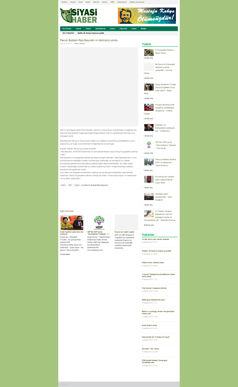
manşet (82, 43)
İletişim (143, 29)
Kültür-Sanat (122, 2)
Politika (64, 2)
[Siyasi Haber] (78, 16)
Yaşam (77, 185)
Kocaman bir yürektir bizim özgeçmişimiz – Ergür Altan (164, 180)
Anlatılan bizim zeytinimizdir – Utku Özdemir (163, 197)
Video (133, 29)
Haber (78, 29)
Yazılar (88, 29)
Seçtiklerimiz (100, 29)
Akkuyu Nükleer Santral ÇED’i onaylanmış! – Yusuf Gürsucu (165, 162)
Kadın (88, 2)
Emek (80, 2)
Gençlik (96, 2)
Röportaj (123, 29)
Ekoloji (104, 2)
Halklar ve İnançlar (137, 2)
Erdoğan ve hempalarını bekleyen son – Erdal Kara (165, 128)
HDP (70, 185)
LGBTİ (112, 2)
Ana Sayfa (66, 29)
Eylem (63, 185)
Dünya (72, 2)
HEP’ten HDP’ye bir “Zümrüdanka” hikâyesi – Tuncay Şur (165, 145)
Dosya (112, 29)
